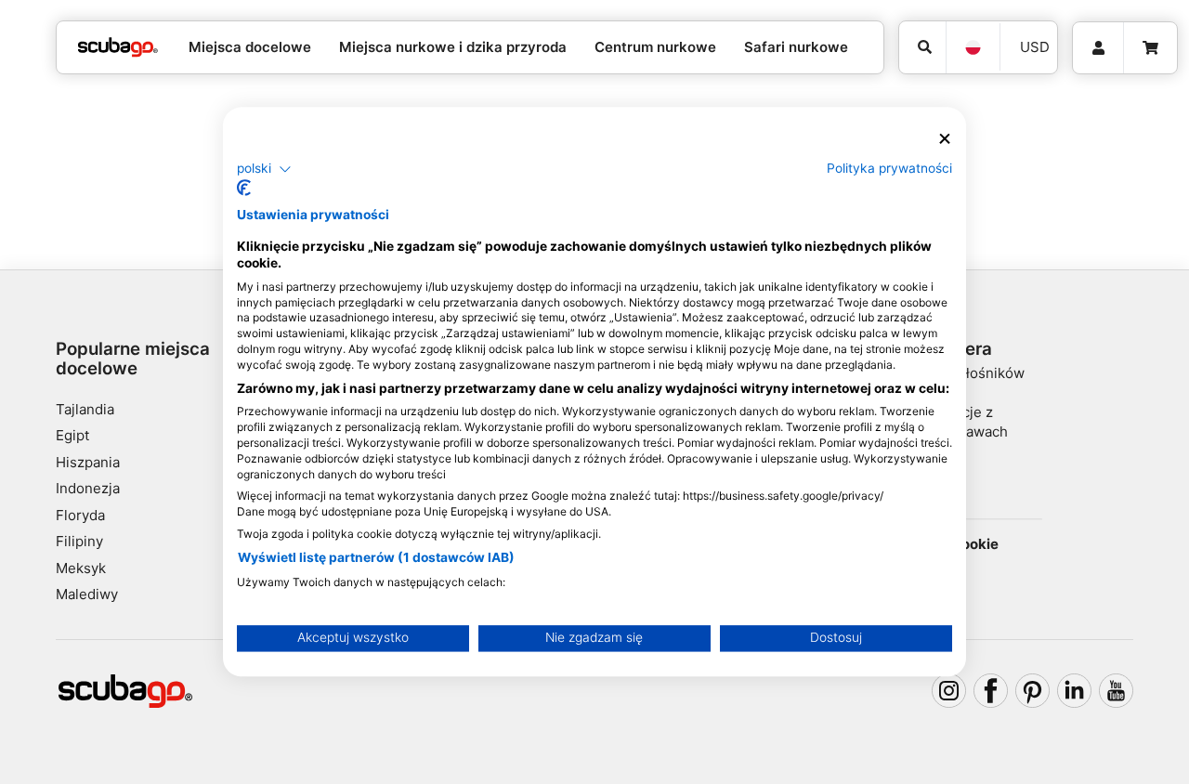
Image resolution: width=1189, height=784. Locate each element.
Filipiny (79, 541)
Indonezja (88, 488)
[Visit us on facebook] (991, 691)
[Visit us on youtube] (1116, 691)
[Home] (118, 48)
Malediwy (87, 594)
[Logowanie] (1098, 48)
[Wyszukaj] (922, 47)
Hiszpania (88, 462)
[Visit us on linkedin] (1074, 691)
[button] (264, 169)
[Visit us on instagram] (949, 691)
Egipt (72, 435)
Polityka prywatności (889, 168)
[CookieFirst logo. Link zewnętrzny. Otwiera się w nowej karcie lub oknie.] (244, 188)
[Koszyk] (1150, 48)
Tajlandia (85, 409)
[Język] (973, 47)
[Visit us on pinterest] (1033, 691)
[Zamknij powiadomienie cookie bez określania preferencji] (944, 138)
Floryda (80, 515)
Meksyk (81, 568)
